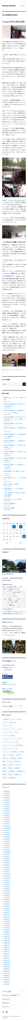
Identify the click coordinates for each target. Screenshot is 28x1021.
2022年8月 (7, 882)
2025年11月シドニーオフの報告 (12, 499)
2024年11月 (7, 826)
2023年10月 (7, 852)
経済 (5, 774)
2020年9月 (7, 923)
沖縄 (5, 771)
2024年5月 (7, 839)
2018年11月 (7, 964)
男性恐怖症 (21, 771)
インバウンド (7, 732)
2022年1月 (7, 897)
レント (5, 752)
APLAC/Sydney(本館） (8, 665)
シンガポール (7, 739)
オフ (16, 732)
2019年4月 (7, 954)
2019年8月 (7, 945)
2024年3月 (7, 841)
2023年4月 (7, 865)
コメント (8, 371)
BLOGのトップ (6, 1006)
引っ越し (18, 765)
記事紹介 (17, 774)
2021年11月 (7, 902)
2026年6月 (7, 793)
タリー (15, 742)
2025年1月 (7, 821)
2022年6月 (7, 886)
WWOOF (12, 722)
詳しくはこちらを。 (10, 635)
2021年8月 (7, 908)
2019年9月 (7, 943)
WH (5, 722)
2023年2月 (7, 869)
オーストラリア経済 (9, 735)
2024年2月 (7, 843)
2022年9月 (7, 880)
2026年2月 (7, 800)
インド (19, 729)
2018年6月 (7, 975)
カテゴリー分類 (6, 991)
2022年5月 (7, 889)
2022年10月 (7, 878)
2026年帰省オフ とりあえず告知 (14, 488)
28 (24, 536)
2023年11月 (7, 850)
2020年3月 (7, 930)
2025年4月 (7, 815)
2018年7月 (7, 973)
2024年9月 (7, 830)
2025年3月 (7, 817)
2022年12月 (7, 873)
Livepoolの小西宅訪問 (13, 22)
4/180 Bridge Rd (7, 587)
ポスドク (6, 748)
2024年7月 (7, 834)
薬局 (11, 774)
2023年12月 (7, 847)
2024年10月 (7, 828)
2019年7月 (7, 947)
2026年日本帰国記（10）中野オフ (13, 423)
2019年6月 (7, 949)
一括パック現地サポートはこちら (11, 639)
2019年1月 (6, 960)
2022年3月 (7, 893)
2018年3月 (7, 982)
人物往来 (13, 369)
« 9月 (6, 543)
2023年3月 (7, 867)
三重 (22, 752)
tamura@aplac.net (7, 574)
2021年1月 (7, 919)
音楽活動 (12, 778)
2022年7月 (7, 884)
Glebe (19, 719)
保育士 (5, 758)
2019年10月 (7, 941)
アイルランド (7, 726)
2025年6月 (7, 811)
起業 (5, 778)
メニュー (23, 5)
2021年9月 (7, 906)
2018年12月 (7, 962)
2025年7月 (7, 808)
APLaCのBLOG (9, 6)
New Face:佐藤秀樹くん (10, 503)
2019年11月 (7, 938)
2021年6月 (7, 910)
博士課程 (13, 758)
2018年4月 (7, 980)
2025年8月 (7, 806)
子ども (10, 761)
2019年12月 (7, 936)
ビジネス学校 (18, 745)
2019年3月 (7, 956)
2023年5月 (7, 863)
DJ (13, 719)
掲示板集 (4, 682)
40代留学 (6, 719)
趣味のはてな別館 (7, 688)
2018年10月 (7, 967)
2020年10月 (7, 921)
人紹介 (18, 755)
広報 (11, 765)
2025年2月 (7, 819)
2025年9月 (7, 804)
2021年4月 (7, 915)
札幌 (5, 768)
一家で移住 (14, 752)
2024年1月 (7, 845)
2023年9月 (7, 854)
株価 (11, 768)
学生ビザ (17, 761)
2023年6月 (7, 860)
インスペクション (8, 729)
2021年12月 (7, 899)
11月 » (21, 543)
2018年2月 (7, 984)
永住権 (17, 768)
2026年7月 (7, 791)
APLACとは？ (6, 999)
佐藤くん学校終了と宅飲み (11, 484)
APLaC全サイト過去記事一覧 (10, 995)
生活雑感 (12, 771)
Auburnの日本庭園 (10, 508)
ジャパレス (18, 739)
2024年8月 (7, 832)
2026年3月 (7, 798)
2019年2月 (7, 958)
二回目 (11, 755)
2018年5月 (7, 977)
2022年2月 (7, 895)
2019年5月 (7, 951)
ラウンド (14, 748)
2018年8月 (7, 971)
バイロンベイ (7, 745)
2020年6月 (7, 925)
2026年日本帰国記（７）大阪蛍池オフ (15, 441)
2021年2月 (7, 917)
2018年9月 (7, 969)
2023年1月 (7, 871)
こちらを (12, 684)
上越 (5, 755)
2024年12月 (7, 824)
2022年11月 (7, 876)
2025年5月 (7, 813)
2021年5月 (7, 912)
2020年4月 (7, 928)
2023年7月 (7, 858)
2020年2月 (7, 932)
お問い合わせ (6, 1003)
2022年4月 (7, 891)
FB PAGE (4, 674)
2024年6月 (7, 837)
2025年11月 (7, 802)
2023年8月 (7, 856)
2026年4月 (7, 795)
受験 (20, 758)
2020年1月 (7, 934)
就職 (5, 765)
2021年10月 (7, 904)
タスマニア (7, 742)
